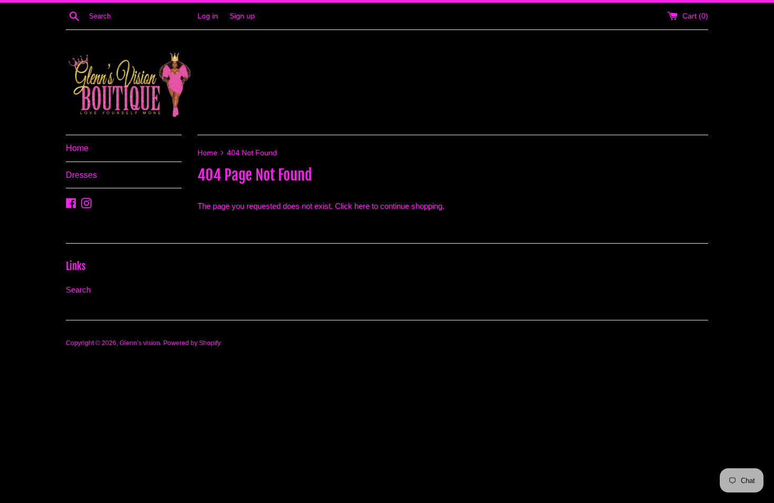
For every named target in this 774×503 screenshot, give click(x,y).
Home (77, 148)
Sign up (242, 16)
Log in (207, 16)
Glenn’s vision (140, 343)
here (362, 206)
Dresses (81, 174)
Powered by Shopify (192, 343)
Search (78, 289)
